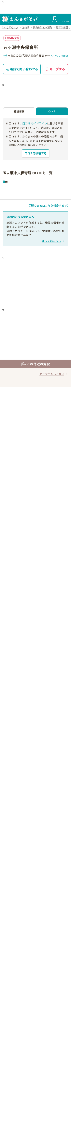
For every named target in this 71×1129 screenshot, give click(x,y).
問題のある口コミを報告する (46, 205)
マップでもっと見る (51, 374)
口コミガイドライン (34, 123)
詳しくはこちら (51, 241)
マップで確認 (61, 55)
